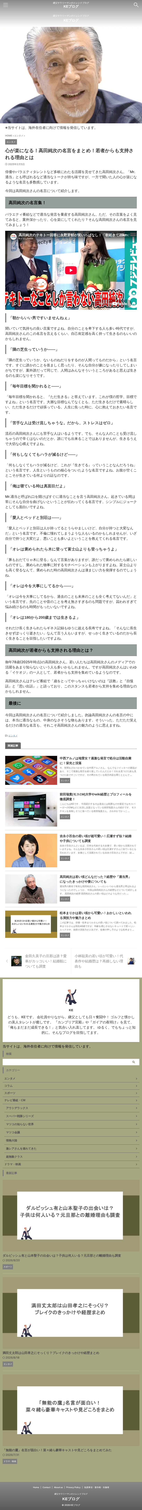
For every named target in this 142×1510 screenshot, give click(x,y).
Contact (46, 1487)
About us (58, 1487)
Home (36, 1487)
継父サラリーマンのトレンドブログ (71, 1494)
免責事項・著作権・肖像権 (96, 1487)
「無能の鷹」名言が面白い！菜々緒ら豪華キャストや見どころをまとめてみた (57, 1450)
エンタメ (12, 735)
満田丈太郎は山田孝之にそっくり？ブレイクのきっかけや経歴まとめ (51, 1353)
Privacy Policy (73, 1487)
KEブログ (71, 6)
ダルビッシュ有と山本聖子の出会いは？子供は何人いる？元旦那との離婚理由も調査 (62, 1255)
